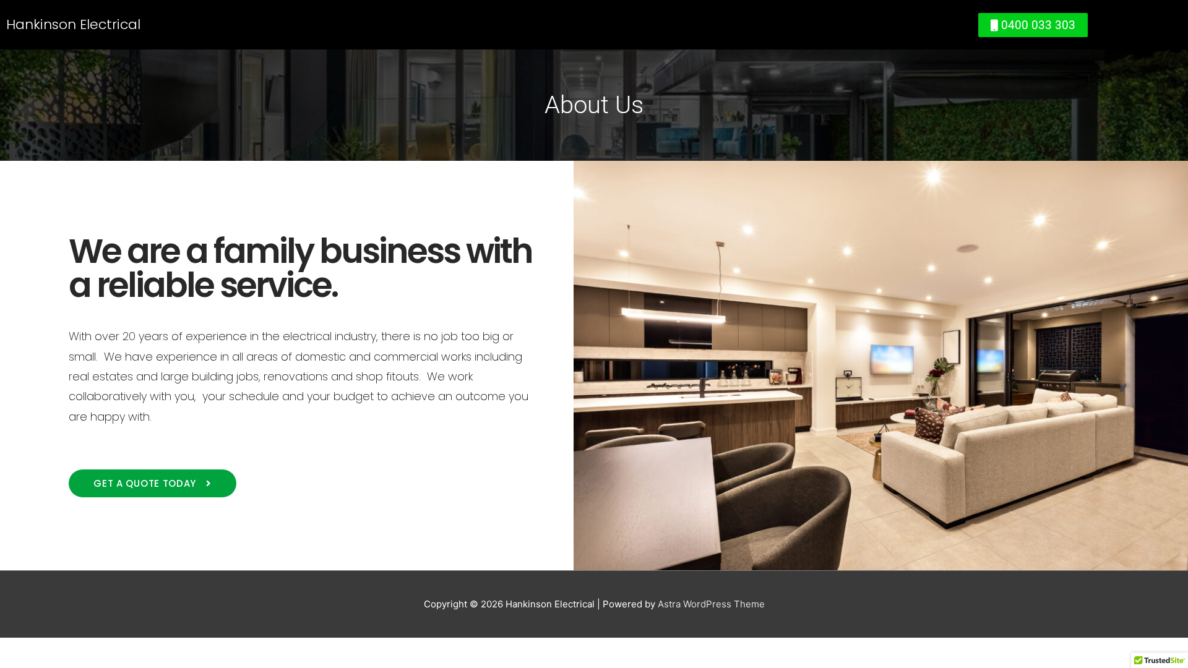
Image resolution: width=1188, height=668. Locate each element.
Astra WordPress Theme (711, 604)
